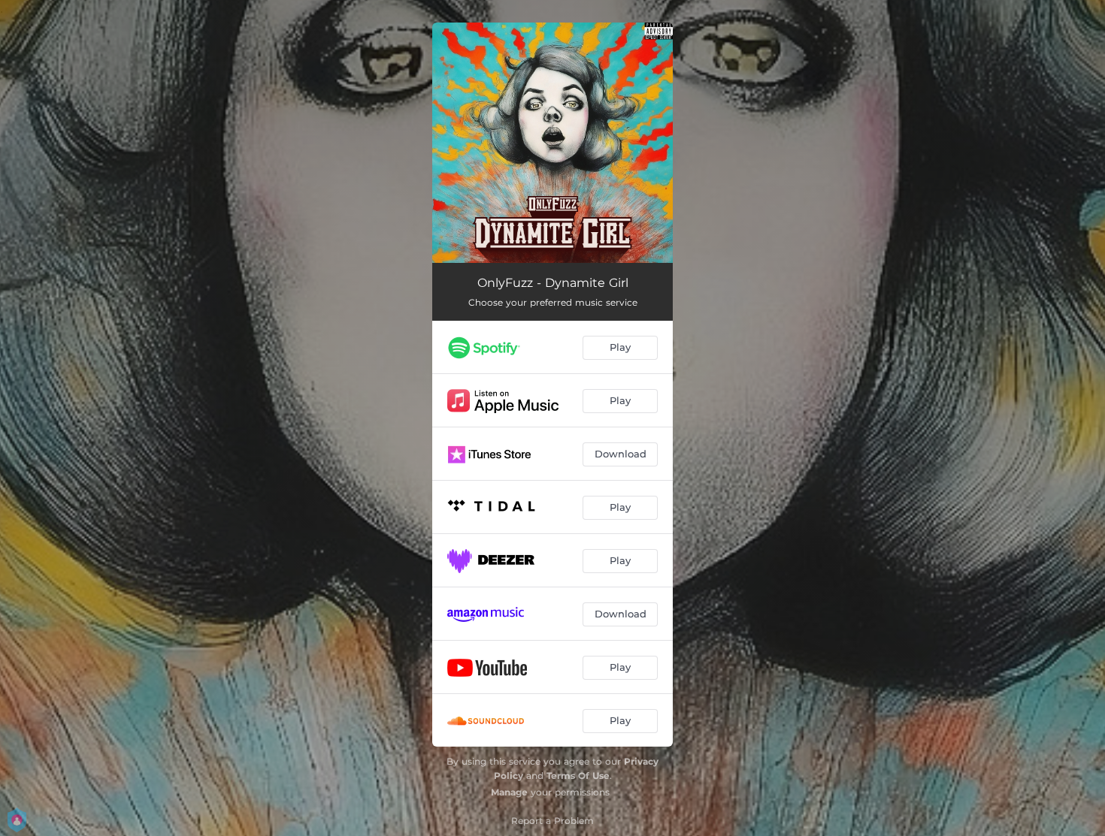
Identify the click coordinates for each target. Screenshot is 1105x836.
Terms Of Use (578, 775)
